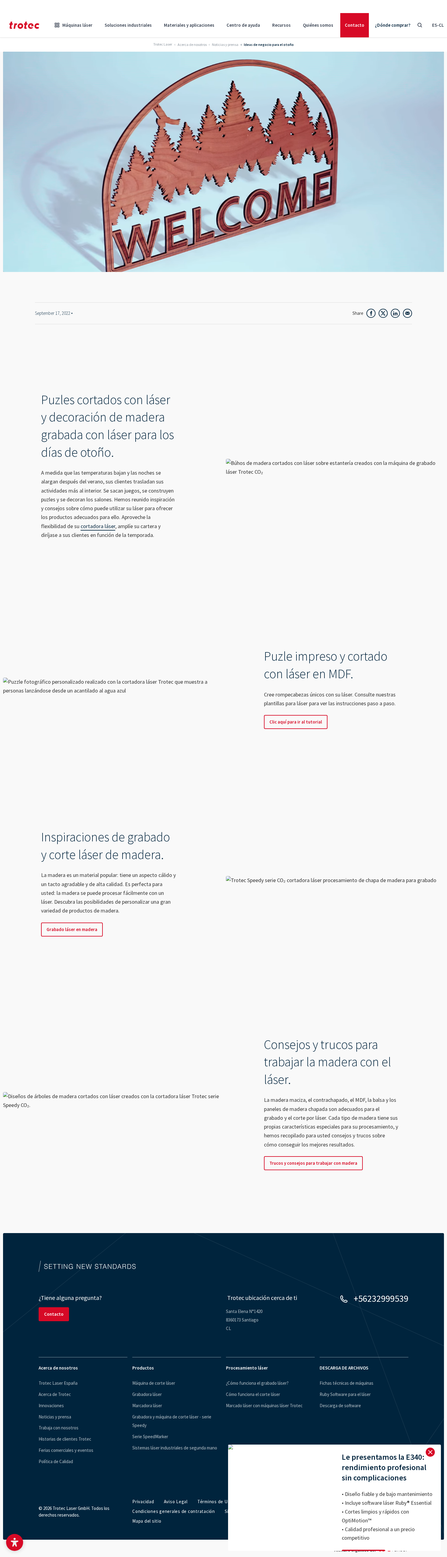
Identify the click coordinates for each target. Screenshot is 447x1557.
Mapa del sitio (146, 1521)
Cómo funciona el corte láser (253, 1394)
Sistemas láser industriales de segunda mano (174, 1448)
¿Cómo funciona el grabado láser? (257, 1383)
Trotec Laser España (58, 1383)
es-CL (438, 25)
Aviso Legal (176, 1501)
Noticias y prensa (55, 1417)
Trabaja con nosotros (58, 1428)
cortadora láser (98, 526)
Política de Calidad (56, 1461)
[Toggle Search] (420, 25)
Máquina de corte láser (153, 1383)
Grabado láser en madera (72, 929)
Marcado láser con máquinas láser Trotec (264, 1405)
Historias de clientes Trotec (65, 1439)
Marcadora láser (147, 1405)
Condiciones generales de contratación (173, 1511)
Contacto (354, 25)
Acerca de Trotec (55, 1394)
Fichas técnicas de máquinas (346, 1383)
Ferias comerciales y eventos (66, 1450)
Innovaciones (51, 1405)
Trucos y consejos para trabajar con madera (313, 1163)
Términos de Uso (215, 1501)
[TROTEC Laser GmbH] (24, 25)
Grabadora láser (147, 1394)
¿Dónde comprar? (393, 25)
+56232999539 (381, 1298)
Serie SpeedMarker (150, 1436)
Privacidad (143, 1501)
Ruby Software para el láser (345, 1394)
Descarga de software (340, 1405)
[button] (14, 1542)
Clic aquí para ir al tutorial (295, 722)
